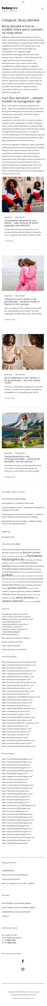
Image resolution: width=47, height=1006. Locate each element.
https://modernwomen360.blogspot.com (17, 814)
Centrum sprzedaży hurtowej (19, 616)
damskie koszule (15, 553)
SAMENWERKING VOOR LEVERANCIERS (16, 912)
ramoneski (37, 585)
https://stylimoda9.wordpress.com (15, 726)
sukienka (28, 591)
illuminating (25, 572)
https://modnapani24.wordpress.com (16, 732)
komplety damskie (19, 576)
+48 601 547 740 (11, 935)
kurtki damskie (36, 578)
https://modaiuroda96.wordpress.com (16, 729)
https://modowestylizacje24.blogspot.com (17, 785)
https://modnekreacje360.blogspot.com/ (17, 794)
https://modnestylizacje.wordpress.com (17, 703)
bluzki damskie (26, 549)
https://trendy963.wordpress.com (14, 737)
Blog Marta (14, 634)
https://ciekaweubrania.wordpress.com (17, 674)
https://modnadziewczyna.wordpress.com (18, 691)
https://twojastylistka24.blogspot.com (16, 840)
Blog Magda (15, 632)
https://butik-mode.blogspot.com (14, 782)
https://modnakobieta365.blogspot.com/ (17, 817)
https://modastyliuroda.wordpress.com (17, 720)
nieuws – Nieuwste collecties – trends (18, 883)
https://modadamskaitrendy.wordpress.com (18, 665)
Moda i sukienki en (15, 627)
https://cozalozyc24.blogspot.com (14, 811)
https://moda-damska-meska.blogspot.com (18, 837)
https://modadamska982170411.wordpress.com (20, 723)
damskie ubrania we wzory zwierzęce (14, 556)
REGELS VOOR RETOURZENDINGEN (15, 875)
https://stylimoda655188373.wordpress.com (18, 708)
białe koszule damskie (10, 549)
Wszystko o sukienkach (17, 649)
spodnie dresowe (33, 588)
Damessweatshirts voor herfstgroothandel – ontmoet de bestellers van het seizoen (22, 459)
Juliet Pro (16, 998)
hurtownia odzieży (14, 563)
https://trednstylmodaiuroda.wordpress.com (19, 682)
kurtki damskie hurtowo (10, 582)
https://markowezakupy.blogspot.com (16, 834)
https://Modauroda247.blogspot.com (16, 797)
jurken (7, 575)
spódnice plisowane (17, 591)
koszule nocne (14, 579)
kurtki (27, 579)
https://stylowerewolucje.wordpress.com (17, 685)
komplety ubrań (31, 576)
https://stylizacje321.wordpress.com (15, 734)
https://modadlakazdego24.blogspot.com (17, 820)
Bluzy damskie (20, 217)
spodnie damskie (17, 588)
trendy (36, 598)
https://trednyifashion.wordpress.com (16, 688)
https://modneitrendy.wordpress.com (16, 705)
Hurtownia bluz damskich (11, 120)
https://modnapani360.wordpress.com (16, 743)
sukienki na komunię (33, 594)
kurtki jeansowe (24, 582)
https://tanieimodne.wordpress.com (15, 714)
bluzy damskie (33, 37)
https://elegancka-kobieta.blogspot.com (17, 776)
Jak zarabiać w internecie (18, 614)
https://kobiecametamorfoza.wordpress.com (19, 662)
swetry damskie (24, 597)
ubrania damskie (12, 601)
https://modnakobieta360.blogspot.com (17, 762)
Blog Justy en (16, 622)
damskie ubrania (31, 552)
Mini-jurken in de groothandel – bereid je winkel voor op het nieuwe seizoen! (22, 522)
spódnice (5, 591)
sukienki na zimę (8, 598)
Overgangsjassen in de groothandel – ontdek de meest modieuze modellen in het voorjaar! (23, 515)
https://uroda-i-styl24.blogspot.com (15, 802)
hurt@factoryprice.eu (14, 937)
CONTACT (5, 916)
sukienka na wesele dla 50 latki (17, 638)
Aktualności (8, 217)
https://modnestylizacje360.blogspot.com (17, 770)
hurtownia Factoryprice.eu (22, 557)
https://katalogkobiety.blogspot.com (15, 826)
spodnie (4, 588)
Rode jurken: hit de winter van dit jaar (18, 503)
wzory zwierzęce (29, 601)
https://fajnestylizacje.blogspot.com (15, 791)
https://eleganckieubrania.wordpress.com (18, 676)
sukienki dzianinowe (18, 594)
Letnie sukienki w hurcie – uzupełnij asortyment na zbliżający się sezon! (23, 508)
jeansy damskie (36, 572)
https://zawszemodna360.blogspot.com (17, 823)
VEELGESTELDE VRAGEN (11, 879)
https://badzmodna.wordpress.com (15, 694)
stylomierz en (22, 629)
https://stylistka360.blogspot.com (14, 843)
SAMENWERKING (8, 870)
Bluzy (4, 54)
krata (23, 579)
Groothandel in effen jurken (14, 499)
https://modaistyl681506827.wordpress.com (18, 717)
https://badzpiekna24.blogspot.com (15, 799)
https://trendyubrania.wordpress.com (16, 679)
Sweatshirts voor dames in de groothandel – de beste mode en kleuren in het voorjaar (22, 302)
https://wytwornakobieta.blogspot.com (16, 831)
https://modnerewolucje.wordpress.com (17, 700)
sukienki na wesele (15, 642)
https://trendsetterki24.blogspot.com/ (16, 765)
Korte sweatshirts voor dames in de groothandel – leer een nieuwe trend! (22, 380)
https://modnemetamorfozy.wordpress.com (18, 671)
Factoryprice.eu (22, 132)
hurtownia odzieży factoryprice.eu (17, 569)
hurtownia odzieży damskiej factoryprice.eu (27, 566)
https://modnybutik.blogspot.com (14, 773)
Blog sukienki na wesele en (17, 624)
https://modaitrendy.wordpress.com (15, 711)
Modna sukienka (13, 646)
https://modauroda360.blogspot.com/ (16, 768)
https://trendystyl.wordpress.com (14, 668)
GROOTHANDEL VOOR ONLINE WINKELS (16, 903)
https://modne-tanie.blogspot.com (15, 779)
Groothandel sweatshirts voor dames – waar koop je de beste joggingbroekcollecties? (21, 223)
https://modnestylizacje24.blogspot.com (17, 759)
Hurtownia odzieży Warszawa (21, 619)
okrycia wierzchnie (10, 584)
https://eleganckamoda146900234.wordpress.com (21, 697)
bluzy (34, 549)
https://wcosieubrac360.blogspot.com (16, 808)
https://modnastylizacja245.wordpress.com (18, 740)
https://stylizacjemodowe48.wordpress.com (18, 746)
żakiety (37, 601)
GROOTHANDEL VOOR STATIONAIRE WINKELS (19, 907)
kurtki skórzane (37, 582)
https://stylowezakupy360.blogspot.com (17, 828)
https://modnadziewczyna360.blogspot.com (18, 805)
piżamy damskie (25, 585)
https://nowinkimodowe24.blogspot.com (17, 788)
